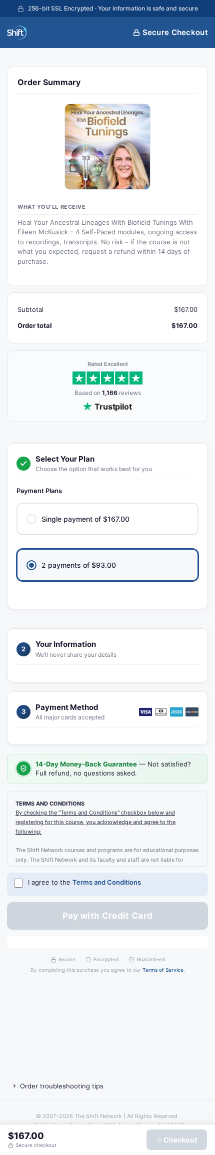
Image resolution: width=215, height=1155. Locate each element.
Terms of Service (163, 970)
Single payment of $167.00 (86, 519)
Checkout (179, 1139)
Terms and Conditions (106, 882)
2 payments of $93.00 (79, 565)
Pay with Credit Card (107, 916)
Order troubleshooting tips (62, 1086)
